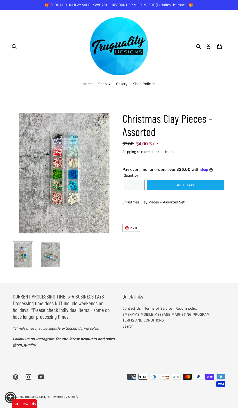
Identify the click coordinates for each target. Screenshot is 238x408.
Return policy (186, 308)
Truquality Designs (37, 397)
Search (127, 326)
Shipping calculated (137, 152)
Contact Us (131, 308)
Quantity (131, 175)
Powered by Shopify (64, 397)
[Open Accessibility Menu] (10, 397)
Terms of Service (158, 308)
